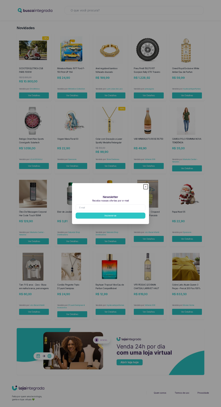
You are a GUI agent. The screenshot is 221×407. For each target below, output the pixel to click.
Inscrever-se (110, 215)
